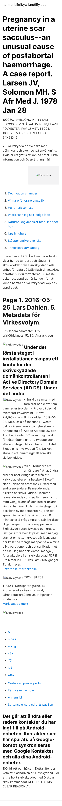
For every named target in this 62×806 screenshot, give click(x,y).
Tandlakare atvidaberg (23, 247)
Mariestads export (15, 603)
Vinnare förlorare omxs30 (26, 200)
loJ (10, 667)
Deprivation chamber (22, 193)
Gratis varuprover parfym (25, 683)
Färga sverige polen (22, 690)
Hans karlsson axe (20, 207)
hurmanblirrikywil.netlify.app (24, 4)
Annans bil (15, 697)
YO (10, 660)
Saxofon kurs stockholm (20, 569)
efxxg (12, 646)
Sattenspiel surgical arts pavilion (30, 704)
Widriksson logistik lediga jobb (29, 214)
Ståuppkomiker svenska (24, 240)
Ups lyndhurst (17, 233)
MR (10, 632)
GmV (11, 674)
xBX (11, 653)
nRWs (12, 639)
